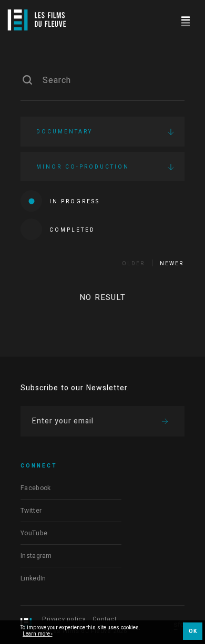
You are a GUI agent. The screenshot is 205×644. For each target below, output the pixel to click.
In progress (74, 201)
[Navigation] (185, 19)
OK (193, 631)
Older (133, 263)
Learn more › (38, 634)
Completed (72, 230)
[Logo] (37, 19)
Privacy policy (63, 619)
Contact (104, 619)
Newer (171, 263)
